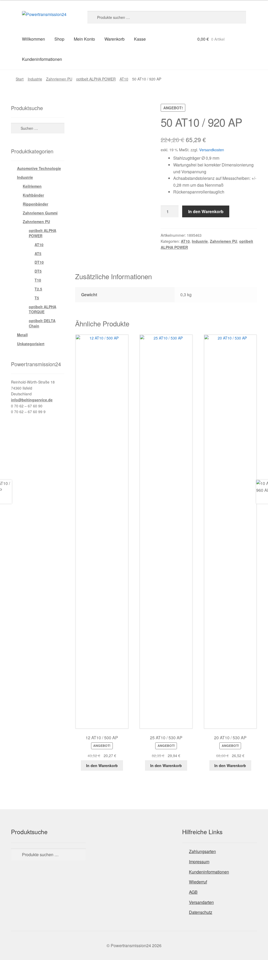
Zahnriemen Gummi (40, 212)
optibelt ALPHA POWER (96, 79)
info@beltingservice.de (32, 399)
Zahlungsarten (202, 851)
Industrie (35, 79)
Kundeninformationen (42, 59)
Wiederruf (198, 882)
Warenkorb (114, 39)
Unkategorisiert (30, 343)
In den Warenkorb (206, 211)
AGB (193, 892)
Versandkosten (211, 149)
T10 (38, 280)
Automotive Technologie (39, 168)
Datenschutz (200, 912)
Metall (22, 334)
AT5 (38, 253)
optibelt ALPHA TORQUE (42, 309)
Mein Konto (84, 39)
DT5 (38, 271)
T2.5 (38, 289)
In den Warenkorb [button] (102, 765)
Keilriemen (32, 186)
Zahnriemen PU (59, 79)
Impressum (199, 862)
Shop (59, 39)
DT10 (39, 262)
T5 (37, 297)
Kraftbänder (33, 195)
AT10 (124, 79)
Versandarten (201, 902)
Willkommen (33, 39)
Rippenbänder (35, 204)
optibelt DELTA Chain (42, 323)
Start (20, 79)
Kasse (140, 39)
